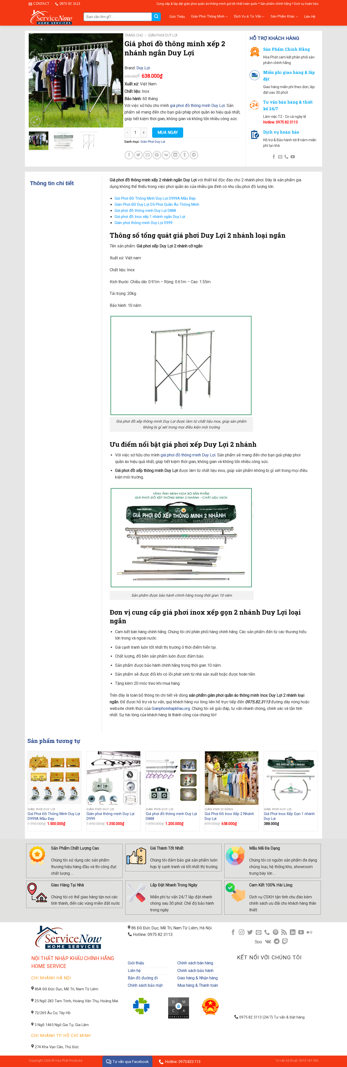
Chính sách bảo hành (195, 970)
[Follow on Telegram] (276, 942)
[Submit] (156, 16)
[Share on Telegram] (194, 155)
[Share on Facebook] (129, 155)
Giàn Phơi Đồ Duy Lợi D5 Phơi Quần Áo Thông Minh (157, 204)
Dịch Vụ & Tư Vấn (247, 16)
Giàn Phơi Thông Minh (207, 16)
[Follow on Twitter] (250, 933)
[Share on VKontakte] (166, 155)
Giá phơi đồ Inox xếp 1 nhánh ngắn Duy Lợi (150, 216)
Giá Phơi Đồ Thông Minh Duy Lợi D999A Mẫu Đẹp (155, 198)
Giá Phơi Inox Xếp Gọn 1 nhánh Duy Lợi (289, 816)
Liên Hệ (309, 17)
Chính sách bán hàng (195, 963)
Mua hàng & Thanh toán (197, 985)
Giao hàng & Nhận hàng (197, 978)
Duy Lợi (143, 68)
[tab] (66, 183)
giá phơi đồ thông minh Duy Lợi (197, 105)
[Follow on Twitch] (285, 942)
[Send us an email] (280, 157)
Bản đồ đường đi (143, 978)
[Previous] (37, 80)
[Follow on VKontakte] (268, 942)
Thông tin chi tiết (52, 183)
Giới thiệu (136, 963)
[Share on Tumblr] (184, 155)
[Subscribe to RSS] (284, 933)
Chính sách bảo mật (145, 985)
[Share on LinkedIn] (175, 155)
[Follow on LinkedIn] (292, 933)
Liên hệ (134, 970)
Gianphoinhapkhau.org (171, 708)
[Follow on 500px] (258, 942)
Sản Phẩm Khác (283, 16)
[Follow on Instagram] (241, 933)
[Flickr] (309, 933)
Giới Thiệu (177, 17)
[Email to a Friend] (147, 155)
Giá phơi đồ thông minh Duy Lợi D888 (145, 210)
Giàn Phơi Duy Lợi (162, 35)
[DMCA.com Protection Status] (179, 1008)
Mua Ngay (167, 132)
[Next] (114, 80)
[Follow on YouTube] (293, 157)
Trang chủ (133, 35)
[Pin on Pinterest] (157, 155)
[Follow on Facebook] (274, 157)
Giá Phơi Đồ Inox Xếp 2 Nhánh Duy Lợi (229, 816)
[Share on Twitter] (138, 155)
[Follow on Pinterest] (275, 933)
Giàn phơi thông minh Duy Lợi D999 (143, 222)
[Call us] (286, 157)
